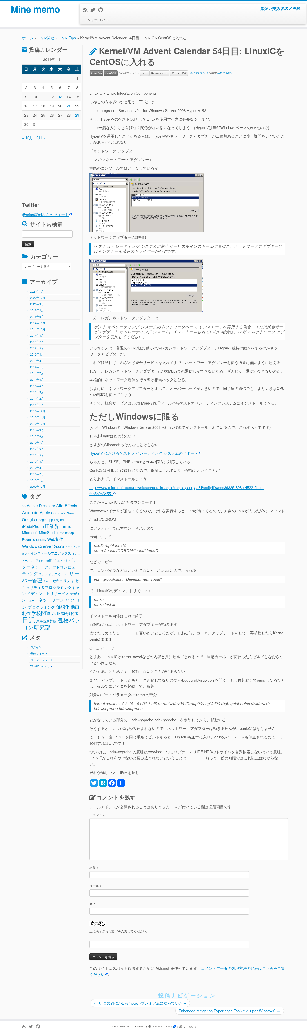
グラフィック (47, 574)
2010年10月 (37, 423)
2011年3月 (37, 392)
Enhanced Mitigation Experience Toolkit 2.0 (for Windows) (229, 1010)
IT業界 (52, 525)
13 (60, 96)
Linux (65, 526)
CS (53, 513)
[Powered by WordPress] (149, 1025)
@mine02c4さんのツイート (45, 214)
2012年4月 (37, 354)
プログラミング (41, 607)
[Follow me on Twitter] (94, 9)
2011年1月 (37, 404)
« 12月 (27, 137)
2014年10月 (37, 329)
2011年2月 (37, 398)
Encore (61, 513)
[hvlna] (146, 285)
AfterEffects (66, 505)
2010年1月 (37, 480)
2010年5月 (37, 455)
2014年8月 (37, 335)
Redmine (28, 539)
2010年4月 (37, 461)
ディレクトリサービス (50, 593)
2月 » (40, 137)
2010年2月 (37, 474)
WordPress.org (39, 666)
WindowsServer (37, 546)
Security (41, 540)
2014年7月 (37, 342)
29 (77, 115)
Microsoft (30, 532)
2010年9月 (37, 430)
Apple (45, 512)
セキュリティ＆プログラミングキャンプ (50, 587)
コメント (97, 814)
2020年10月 (37, 297)
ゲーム (63, 574)
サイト (94, 904)
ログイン (36, 647)
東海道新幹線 (46, 620)
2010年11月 (37, 417)
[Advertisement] (50, 169)
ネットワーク (51, 600)
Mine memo (35, 9)
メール (95, 885)
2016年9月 (37, 316)
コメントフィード (41, 659)
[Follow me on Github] (102, 9)
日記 (28, 619)
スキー (47, 581)
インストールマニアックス (51, 552)
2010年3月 (37, 467)
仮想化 (62, 607)
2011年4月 (37, 386)
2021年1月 (37, 291)
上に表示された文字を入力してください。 (119, 931)
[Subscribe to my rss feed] (86, 9)
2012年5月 (37, 348)
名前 (93, 867)
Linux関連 (46, 37)
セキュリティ (63, 580)
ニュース (32, 600)
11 (43, 96)
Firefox (70, 513)
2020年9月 (37, 304)
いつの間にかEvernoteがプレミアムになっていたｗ (140, 1003)
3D (24, 506)
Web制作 (55, 539)
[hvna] (146, 202)
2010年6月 (37, 449)
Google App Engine (50, 519)
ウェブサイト (98, 20)
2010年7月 (37, 442)
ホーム (27, 37)
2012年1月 (37, 367)
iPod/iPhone (33, 526)
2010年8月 (37, 436)
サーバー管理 (178, 73)
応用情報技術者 (65, 613)
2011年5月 (37, 379)
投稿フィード (39, 653)
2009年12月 (37, 486)
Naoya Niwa (224, 72)
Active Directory (41, 505)
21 (69, 106)
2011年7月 (37, 373)
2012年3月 (37, 360)
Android (30, 512)
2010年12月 (37, 411)
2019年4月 (37, 310)
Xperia (59, 546)
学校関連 (41, 613)
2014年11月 (37, 323)
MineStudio (48, 532)
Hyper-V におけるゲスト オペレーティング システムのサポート (143, 453)
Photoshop (66, 532)
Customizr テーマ (163, 1026)
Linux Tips (67, 37)
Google (28, 519)
